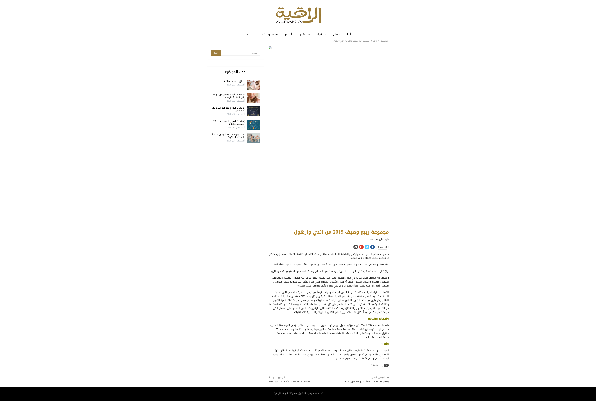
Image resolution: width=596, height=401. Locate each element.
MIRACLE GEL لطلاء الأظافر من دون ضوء (290, 381)
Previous (269, 136)
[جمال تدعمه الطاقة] (253, 85)
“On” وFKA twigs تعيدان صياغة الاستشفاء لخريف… (228, 135)
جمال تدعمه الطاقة (234, 81)
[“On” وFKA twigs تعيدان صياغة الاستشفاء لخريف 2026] (253, 138)
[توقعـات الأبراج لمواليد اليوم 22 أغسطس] (253, 111)
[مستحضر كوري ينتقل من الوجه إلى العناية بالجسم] (253, 98)
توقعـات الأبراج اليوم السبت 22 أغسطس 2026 (229, 122)
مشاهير (305, 34)
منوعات (251, 34)
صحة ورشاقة (270, 34)
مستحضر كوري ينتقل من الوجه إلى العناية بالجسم (229, 96)
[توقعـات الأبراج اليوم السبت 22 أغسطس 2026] (253, 125)
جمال (336, 34)
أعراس (288, 34)
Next (388, 136)
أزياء (348, 34)
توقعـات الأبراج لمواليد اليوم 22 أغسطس (228, 109)
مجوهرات (321, 34)
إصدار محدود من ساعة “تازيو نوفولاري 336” (366, 381)
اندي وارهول (377, 365)
